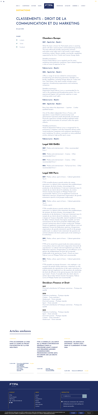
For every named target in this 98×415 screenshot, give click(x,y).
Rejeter (81, 413)
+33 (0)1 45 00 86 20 (17, 400)
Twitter (21, 43)
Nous (36, 397)
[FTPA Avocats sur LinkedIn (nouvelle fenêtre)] (10, 402)
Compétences (38, 398)
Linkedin (22, 40)
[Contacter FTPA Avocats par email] (11, 402)
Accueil (37, 395)
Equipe (37, 400)
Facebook (22, 47)
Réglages (89, 413)
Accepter (73, 413)
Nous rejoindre (39, 404)
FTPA (10, 395)
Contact (37, 406)
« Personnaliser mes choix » (49, 413)
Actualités (37, 402)
